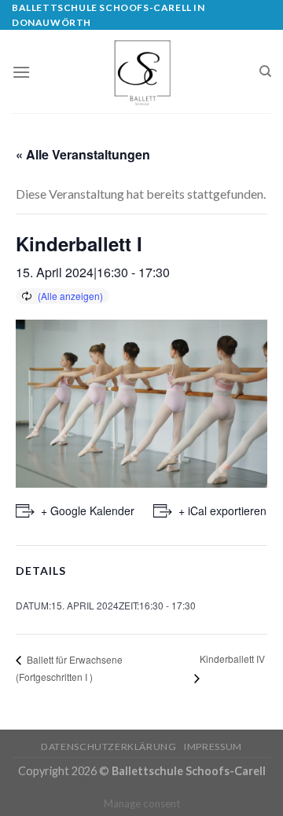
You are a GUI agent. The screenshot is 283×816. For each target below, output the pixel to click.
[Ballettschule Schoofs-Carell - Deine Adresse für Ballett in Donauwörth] (141, 71)
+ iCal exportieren (222, 510)
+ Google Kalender (87, 510)
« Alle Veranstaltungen (83, 154)
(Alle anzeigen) (70, 295)
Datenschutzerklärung (108, 746)
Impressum (213, 746)
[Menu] (21, 72)
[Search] (265, 71)
